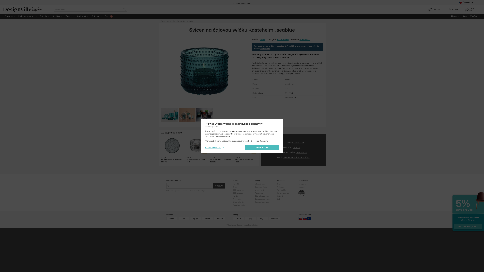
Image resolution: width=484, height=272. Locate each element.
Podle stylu (280, 187)
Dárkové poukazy (283, 193)
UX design (230, 225)
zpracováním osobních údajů (194, 191)
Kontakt (236, 184)
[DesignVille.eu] (309, 218)
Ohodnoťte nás (238, 202)
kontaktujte (265, 48)
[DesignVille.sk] (305, 218)
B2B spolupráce (238, 190)
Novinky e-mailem (173, 180)
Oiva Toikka (283, 39)
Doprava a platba (261, 187)
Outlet (279, 199)
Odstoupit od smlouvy (262, 202)
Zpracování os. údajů (262, 199)
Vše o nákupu (260, 184)
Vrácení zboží (259, 190)
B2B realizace (238, 193)
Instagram (302, 184)
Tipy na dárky (281, 190)
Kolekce (279, 184)
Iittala (296, 147)
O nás (235, 187)
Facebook (301, 187)
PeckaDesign (253, 225)
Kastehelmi (305, 39)
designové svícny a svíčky (296, 157)
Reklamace (259, 193)
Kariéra (235, 196)
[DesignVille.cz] (300, 218)
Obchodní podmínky (262, 196)
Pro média (236, 199)
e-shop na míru (240, 225)
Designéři (280, 196)
